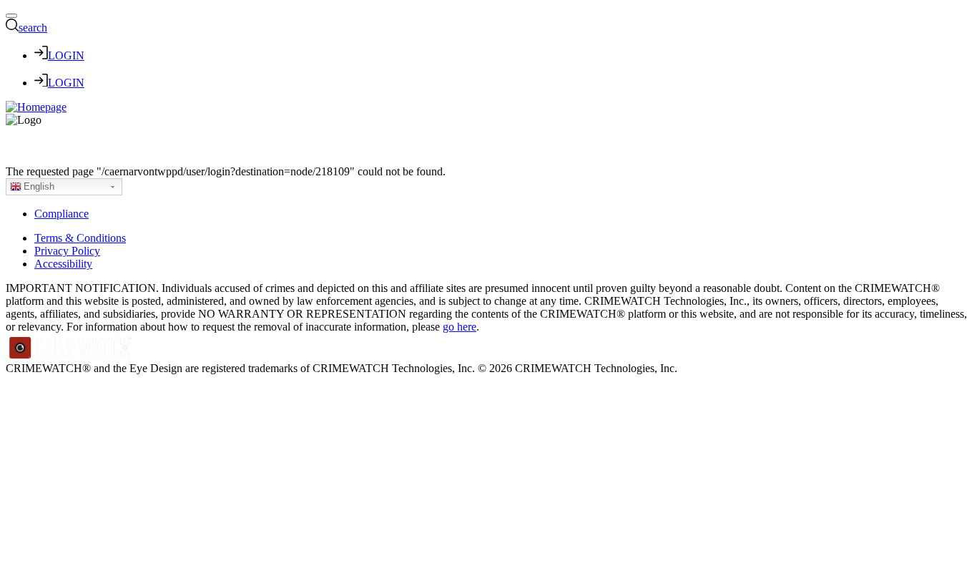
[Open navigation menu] (11, 16)
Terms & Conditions (80, 238)
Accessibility (63, 264)
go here (459, 327)
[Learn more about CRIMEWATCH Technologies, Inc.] (71, 355)
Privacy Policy (67, 251)
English (39, 186)
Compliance (61, 214)
